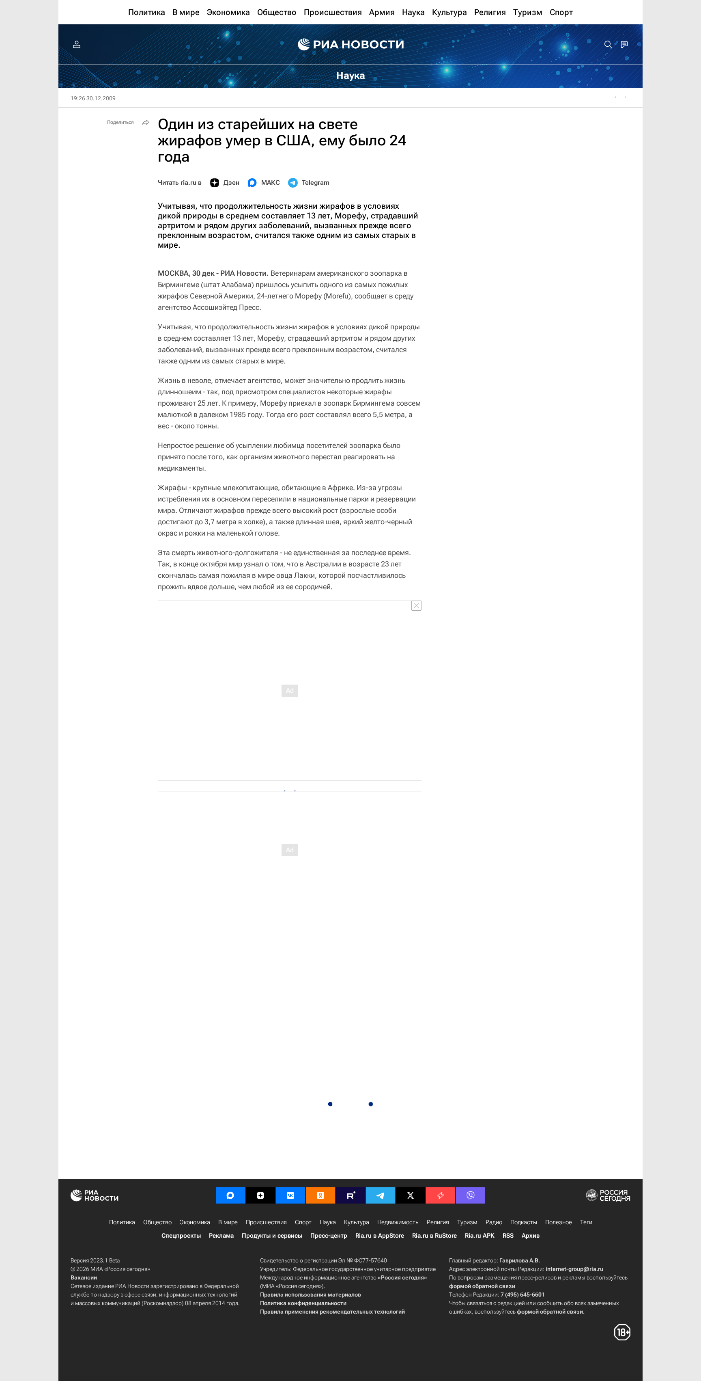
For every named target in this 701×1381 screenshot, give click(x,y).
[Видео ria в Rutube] (350, 1195)
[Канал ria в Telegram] (380, 1195)
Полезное (558, 1222)
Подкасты (523, 1222)
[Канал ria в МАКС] (230, 1195)
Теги (586, 1222)
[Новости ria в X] (410, 1195)
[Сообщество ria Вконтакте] (290, 1195)
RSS (508, 1235)
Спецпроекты (181, 1235)
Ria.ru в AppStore (379, 1235)
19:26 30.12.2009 (93, 98)
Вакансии (84, 1277)
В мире (228, 1222)
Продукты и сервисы (272, 1235)
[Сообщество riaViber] (470, 1195)
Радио (494, 1222)
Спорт (303, 1222)
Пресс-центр (328, 1235)
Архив (531, 1235)
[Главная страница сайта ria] (350, 44)
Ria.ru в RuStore (434, 1235)
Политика (122, 1222)
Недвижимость (398, 1222)
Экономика (195, 1222)
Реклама (221, 1235)
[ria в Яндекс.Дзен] (260, 1195)
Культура (356, 1222)
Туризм (467, 1222)
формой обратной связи (482, 1286)
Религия (438, 1222)
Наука (328, 1222)
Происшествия (266, 1222)
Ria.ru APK (480, 1235)
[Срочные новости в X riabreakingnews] (440, 1195)
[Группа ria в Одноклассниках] (320, 1195)
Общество (157, 1222)
